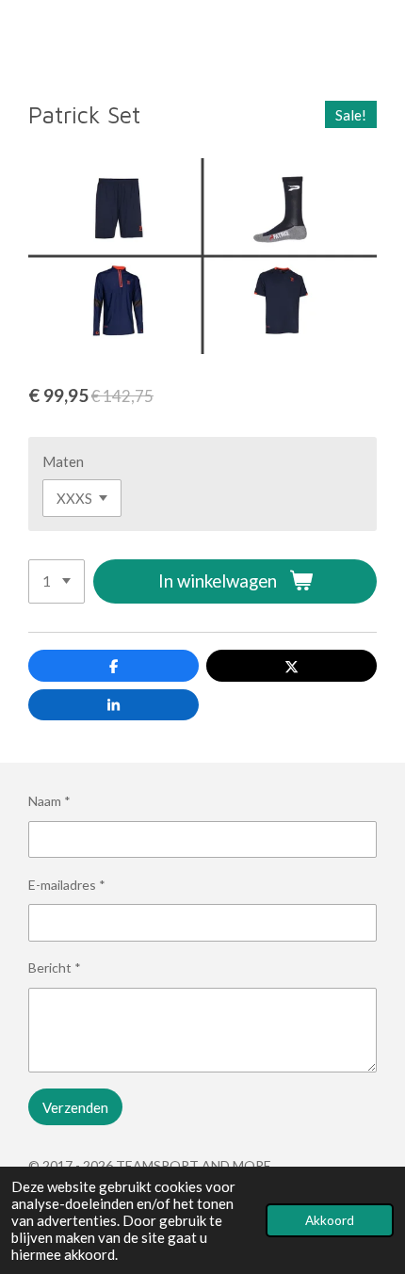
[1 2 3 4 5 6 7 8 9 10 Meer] (56, 581)
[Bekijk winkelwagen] (384, 36)
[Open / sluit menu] (20, 36)
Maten (63, 461)
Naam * (49, 801)
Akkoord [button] (329, 1220)
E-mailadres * (66, 885)
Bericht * (54, 968)
